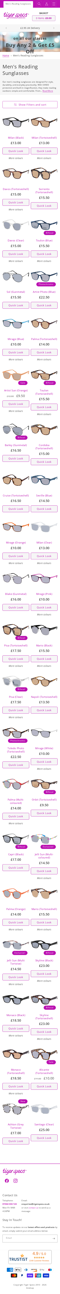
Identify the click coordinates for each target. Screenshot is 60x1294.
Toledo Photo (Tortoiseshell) (16, 750)
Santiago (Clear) (44, 1124)
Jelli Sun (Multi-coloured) (44, 856)
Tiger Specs (29, 1284)
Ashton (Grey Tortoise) (16, 1126)
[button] (39, 4)
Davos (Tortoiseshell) (16, 189)
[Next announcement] (54, 28)
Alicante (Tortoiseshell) (44, 1071)
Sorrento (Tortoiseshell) (44, 191)
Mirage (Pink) (44, 594)
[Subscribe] (53, 1238)
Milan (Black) (16, 137)
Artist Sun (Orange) (16, 390)
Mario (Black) (44, 645)
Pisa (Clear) (16, 696)
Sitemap (30, 1288)
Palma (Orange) (15, 909)
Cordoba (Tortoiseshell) (44, 447)
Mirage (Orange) (16, 542)
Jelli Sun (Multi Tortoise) (16, 962)
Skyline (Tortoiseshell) (44, 1017)
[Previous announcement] (6, 28)
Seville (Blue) (44, 495)
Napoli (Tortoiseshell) (44, 696)
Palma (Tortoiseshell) (44, 339)
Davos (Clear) (16, 240)
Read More (47, 90)
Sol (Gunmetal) (16, 291)
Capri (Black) (16, 854)
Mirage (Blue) (16, 339)
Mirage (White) (44, 748)
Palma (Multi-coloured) (16, 801)
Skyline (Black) (44, 960)
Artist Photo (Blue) (44, 291)
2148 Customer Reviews (39, 1261)
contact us (33, 1207)
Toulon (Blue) (44, 240)
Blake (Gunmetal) (15, 594)
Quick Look (15, 151)
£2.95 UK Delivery (30, 28)
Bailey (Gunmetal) (16, 445)
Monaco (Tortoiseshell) (16, 1071)
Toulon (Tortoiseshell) (44, 392)
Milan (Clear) (44, 542)
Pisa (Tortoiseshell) (16, 645)
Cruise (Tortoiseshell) (16, 495)
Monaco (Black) (15, 1015)
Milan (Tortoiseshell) (44, 137)
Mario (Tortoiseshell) (44, 909)
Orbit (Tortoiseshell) (44, 799)
